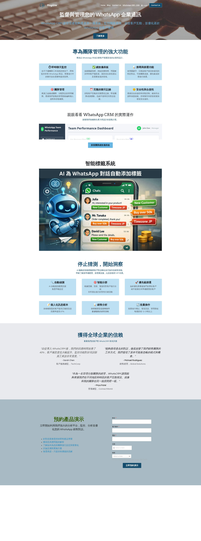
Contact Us (155, 5)
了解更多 (100, 36)
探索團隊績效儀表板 (100, 276)
